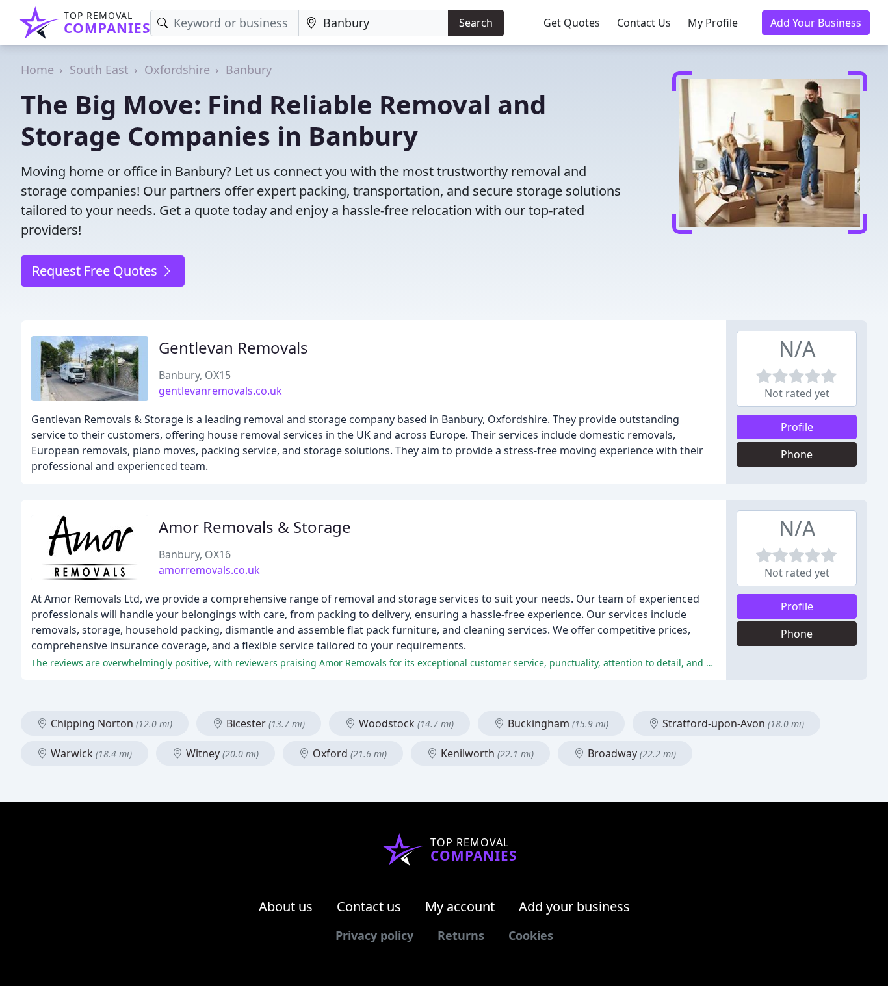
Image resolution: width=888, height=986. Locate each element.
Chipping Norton (110, 723)
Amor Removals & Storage (255, 527)
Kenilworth (486, 753)
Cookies (530, 935)
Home (37, 69)
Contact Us (644, 23)
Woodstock (405, 723)
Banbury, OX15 (195, 375)
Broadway (630, 753)
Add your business (574, 906)
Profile (797, 427)
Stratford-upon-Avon (732, 723)
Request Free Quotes (96, 270)
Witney (221, 753)
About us (286, 906)
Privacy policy (374, 935)
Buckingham (556, 723)
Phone (797, 454)
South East (99, 69)
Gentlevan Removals (233, 347)
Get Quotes (571, 23)
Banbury (249, 69)
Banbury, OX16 (195, 554)
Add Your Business (815, 23)
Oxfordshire (177, 69)
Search (476, 23)
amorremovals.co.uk (209, 570)
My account (460, 906)
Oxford (348, 753)
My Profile (713, 23)
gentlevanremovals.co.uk (220, 390)
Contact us (369, 906)
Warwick (90, 753)
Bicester (264, 723)
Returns (460, 935)
